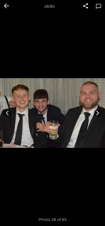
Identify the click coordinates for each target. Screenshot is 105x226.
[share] (85, 6)
